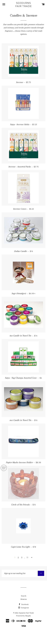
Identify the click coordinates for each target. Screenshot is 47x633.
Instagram (25, 608)
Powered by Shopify (23, 616)
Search (23, 596)
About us (23, 599)
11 (27, 558)
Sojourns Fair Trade (23, 5)
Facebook (25, 604)
